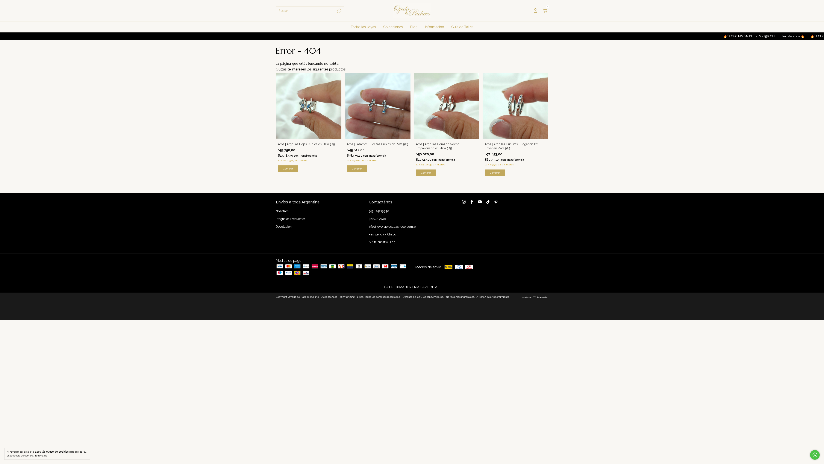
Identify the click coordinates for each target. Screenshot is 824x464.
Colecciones (393, 27)
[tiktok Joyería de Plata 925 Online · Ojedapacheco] (488, 202)
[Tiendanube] (534, 297)
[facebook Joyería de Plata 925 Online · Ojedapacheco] (472, 202)
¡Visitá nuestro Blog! (382, 242)
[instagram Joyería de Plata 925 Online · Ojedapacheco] (464, 202)
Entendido (41, 455)
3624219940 (377, 219)
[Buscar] (339, 10)
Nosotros (282, 211)
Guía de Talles (462, 27)
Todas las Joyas (363, 27)
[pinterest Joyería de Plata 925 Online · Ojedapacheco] (496, 202)
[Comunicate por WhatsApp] (815, 455)
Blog (414, 27)
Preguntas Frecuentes (291, 219)
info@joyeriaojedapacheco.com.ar (392, 226)
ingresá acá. (468, 296)
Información (434, 27)
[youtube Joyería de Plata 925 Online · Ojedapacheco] (480, 202)
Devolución (284, 226)
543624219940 (379, 211)
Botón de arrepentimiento (494, 296)
